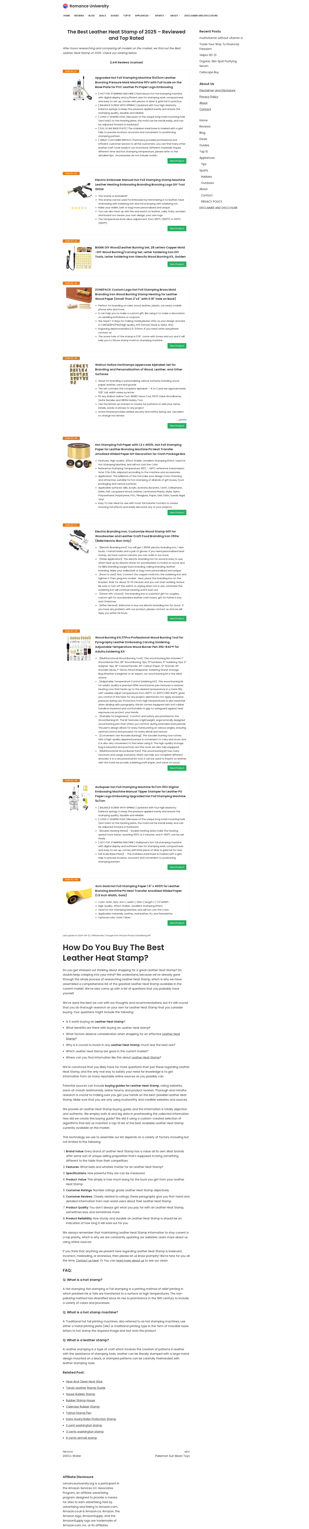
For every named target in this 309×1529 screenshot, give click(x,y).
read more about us (130, 1261)
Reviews (79, 15)
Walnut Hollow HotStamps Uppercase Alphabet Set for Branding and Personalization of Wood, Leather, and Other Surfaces (138, 369)
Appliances (207, 158)
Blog (92, 15)
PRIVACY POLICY (211, 202)
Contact (205, 109)
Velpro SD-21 (207, 55)
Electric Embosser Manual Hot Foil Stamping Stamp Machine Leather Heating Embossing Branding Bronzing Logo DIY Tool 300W (140, 184)
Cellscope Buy (209, 72)
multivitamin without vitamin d (221, 38)
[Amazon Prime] (182, 420)
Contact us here (87, 1261)
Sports (203, 170)
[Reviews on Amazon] (79, 208)
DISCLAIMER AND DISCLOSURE (201, 15)
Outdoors (207, 183)
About (203, 103)
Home (66, 15)
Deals (102, 15)
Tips (203, 164)
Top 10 (127, 15)
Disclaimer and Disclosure (217, 90)
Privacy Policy (208, 97)
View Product (177, 161)
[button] (149, 15)
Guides (115, 15)
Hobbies (206, 177)
